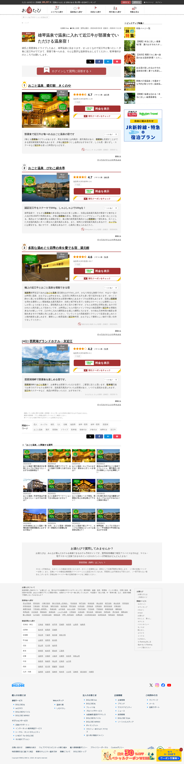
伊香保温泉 (27, 606)
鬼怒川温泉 (54, 606)
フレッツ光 (90, 707)
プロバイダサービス (94, 711)
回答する (126, 2)
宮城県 (61, 624)
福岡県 (40, 672)
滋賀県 (72, 424)
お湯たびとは (142, 594)
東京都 (54, 635)
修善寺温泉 (27, 609)
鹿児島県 (83, 672)
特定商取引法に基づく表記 (22, 751)
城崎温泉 (118, 609)
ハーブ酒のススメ (144, 647)
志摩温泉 (79, 615)
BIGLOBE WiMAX (23, 715)
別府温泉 (107, 612)
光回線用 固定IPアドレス (96, 714)
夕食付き (93, 430)
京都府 (47, 656)
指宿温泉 (120, 615)
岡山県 (54, 661)
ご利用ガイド (142, 597)
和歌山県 (76, 656)
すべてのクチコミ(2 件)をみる (109, 334)
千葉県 (47, 635)
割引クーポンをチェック (99, 116)
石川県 (47, 645)
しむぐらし (61, 708)
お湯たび (141, 616)
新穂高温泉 (109, 609)
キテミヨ (141, 621)
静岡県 (40, 651)
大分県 (68, 672)
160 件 (106, 177)
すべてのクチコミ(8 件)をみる (109, 160)
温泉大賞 (60, 704)
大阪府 (54, 656)
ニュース (121, 711)
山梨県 (40, 640)
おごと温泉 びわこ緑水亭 (46, 168)
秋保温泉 (91, 603)
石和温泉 (98, 606)
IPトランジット (92, 725)
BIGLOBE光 (20, 704)
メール (151, 703)
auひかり (19, 708)
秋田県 (68, 624)
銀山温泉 (117, 603)
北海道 (40, 624)
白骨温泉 (81, 606)
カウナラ (141, 633)
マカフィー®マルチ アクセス (97, 730)
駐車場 (73, 430)
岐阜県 (47, 651)
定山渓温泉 (27, 603)
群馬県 (47, 630)
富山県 (40, 645)
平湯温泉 (99, 609)
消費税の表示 (30, 747)
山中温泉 (62, 609)
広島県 (61, 661)
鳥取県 (40, 661)
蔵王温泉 (108, 603)
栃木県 (40, 630)
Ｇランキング (142, 607)
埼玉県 (40, 635)
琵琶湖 (105, 424)
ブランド (121, 703)
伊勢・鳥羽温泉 (68, 615)
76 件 (106, 257)
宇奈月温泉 (81, 609)
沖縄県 (91, 672)
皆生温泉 (90, 612)
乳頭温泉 (73, 603)
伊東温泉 (117, 606)
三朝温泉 (72, 612)
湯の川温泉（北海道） (60, 603)
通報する (118, 156)
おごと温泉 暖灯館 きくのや (49, 85)
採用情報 (121, 714)
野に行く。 (142, 630)
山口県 (68, 661)
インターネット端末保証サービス (29, 728)
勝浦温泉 (43, 612)
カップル (43, 424)
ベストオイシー (143, 624)
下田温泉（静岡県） (40, 609)
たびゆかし (142, 639)
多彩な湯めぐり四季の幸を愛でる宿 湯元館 (58, 247)
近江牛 (113, 430)
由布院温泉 (102, 615)
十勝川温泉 (46, 603)
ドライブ (64, 430)
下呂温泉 (91, 609)
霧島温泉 (124, 612)
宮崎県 (75, 672)
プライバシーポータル (99, 747)
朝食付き (83, 430)
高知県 (61, 666)
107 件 (106, 95)
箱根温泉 (57, 615)
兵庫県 (61, 656)
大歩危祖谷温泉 (90, 615)
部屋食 (55, 430)
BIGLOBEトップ (79, 751)
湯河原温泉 (108, 606)
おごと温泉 (38, 430)
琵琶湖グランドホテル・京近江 (51, 341)
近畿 (65, 424)
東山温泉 (99, 603)
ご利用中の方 (152, 695)
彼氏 (52, 424)
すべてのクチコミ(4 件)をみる (109, 240)
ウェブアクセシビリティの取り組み (53, 747)
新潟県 (54, 640)
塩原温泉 (64, 606)
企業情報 (118, 695)
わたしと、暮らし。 (145, 618)
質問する (136, 2)
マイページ (149, 2)
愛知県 (54, 651)
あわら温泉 (71, 609)
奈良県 (68, 656)
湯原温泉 (98, 612)
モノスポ (141, 627)
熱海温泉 (111, 615)
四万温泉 (45, 606)
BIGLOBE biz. (91, 700)
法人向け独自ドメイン (95, 735)
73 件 (106, 349)
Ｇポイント (142, 604)
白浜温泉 (35, 612)
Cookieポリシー (117, 747)
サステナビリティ (125, 707)
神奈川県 (62, 635)
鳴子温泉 (82, 603)
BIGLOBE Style (124, 718)
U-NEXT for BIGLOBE (25, 735)
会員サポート (154, 707)
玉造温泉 (81, 612)
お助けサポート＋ (23, 724)
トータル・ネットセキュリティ (28, 732)
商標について (65, 751)
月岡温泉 (90, 606)
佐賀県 (47, 672)
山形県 (75, 624)
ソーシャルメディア (126, 721)
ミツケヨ (141, 636)
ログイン (159, 2)
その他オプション (23, 739)
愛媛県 (54, 666)
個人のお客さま (19, 695)
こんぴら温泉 (62, 612)
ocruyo (140, 613)
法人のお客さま (90, 695)
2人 (58, 424)
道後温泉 (52, 612)
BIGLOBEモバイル (23, 712)
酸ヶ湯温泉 (27, 615)
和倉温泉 (53, 609)
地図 (78, 102)
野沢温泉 (72, 606)
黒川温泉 (116, 612)
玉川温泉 (36, 615)
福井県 (54, 645)
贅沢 (47, 430)
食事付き (103, 430)
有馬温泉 (26, 612)
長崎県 (54, 672)
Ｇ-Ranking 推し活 (144, 642)
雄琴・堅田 (83, 424)
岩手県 (54, 624)
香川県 (47, 666)
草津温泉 (125, 603)
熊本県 (61, 672)
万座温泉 (36, 606)
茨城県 (54, 630)
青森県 (47, 624)
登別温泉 (36, 603)
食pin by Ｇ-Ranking (145, 645)
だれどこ (141, 610)
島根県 (47, 661)
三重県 (61, 651)
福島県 (82, 624)
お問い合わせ (17, 747)
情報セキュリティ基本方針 (46, 751)
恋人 (35, 424)
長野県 (47, 640)
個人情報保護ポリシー (78, 747)
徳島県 (40, 666)
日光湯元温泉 (47, 615)
